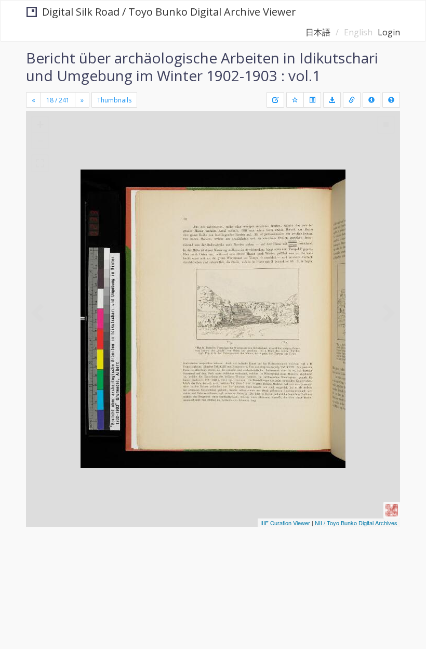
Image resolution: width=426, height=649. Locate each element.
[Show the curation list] (312, 100)
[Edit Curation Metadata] (275, 100)
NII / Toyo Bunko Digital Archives (356, 522)
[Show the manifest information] (371, 100)
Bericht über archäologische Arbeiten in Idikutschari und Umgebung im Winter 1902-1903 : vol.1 (202, 66)
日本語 (317, 32)
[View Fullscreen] (40, 163)
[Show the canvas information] (352, 100)
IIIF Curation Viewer (285, 522)
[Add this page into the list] (295, 100)
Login (389, 32)
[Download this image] (332, 100)
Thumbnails (114, 100)
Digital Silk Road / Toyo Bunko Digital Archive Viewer (169, 12)
